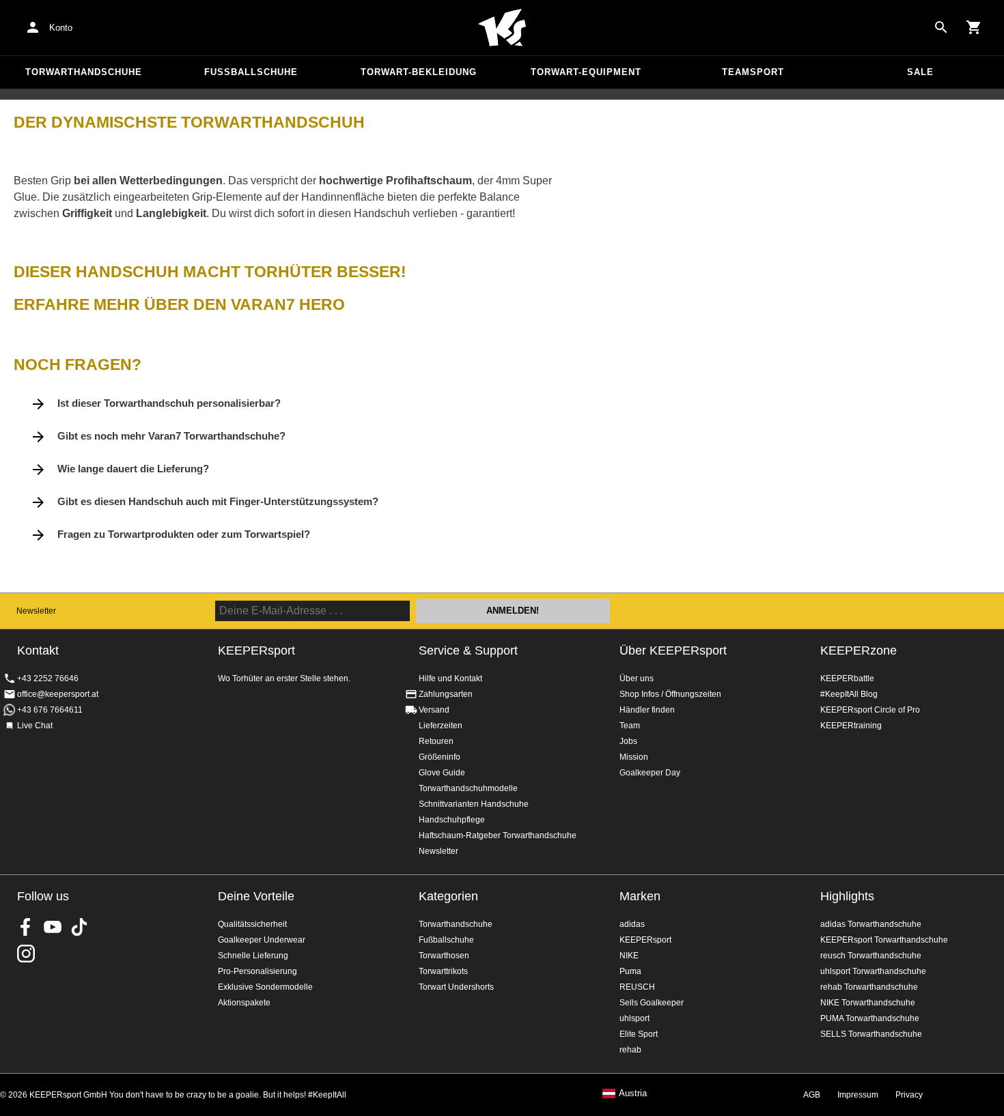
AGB (811, 1095)
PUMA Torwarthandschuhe (869, 1018)
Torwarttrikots (443, 971)
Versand (434, 710)
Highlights (847, 896)
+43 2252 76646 (48, 678)
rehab (630, 1050)
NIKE (629, 955)
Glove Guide (442, 772)
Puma (630, 971)
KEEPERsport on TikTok (79, 927)
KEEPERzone (858, 650)
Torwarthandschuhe (83, 72)
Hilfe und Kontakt (450, 678)
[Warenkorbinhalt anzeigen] (974, 27)
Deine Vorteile (256, 896)
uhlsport (634, 1018)
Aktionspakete (244, 1002)
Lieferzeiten (440, 725)
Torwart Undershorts (456, 987)
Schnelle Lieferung (253, 955)
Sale (920, 72)
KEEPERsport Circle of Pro (870, 710)
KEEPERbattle (847, 678)
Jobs (628, 741)
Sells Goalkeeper (651, 1002)
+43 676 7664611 (50, 710)
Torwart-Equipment (586, 72)
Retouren (436, 741)
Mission (633, 757)
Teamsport (753, 72)
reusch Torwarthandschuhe (870, 955)
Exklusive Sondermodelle (265, 987)
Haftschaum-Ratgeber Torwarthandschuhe (497, 835)
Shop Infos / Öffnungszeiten (670, 694)
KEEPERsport (645, 940)
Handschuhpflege (452, 820)
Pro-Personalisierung (257, 971)
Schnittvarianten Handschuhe (474, 804)
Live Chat (35, 725)
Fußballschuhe (251, 72)
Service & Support (468, 650)
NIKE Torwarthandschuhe (867, 1002)
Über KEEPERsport (673, 650)
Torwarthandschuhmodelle (468, 788)
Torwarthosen (444, 955)
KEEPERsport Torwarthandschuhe (884, 940)
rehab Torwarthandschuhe (869, 987)
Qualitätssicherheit (252, 924)
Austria (633, 1093)
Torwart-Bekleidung (419, 72)
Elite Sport (638, 1034)
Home (502, 28)
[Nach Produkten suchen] (941, 27)
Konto (60, 28)
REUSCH (637, 987)
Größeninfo (439, 757)
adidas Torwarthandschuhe (870, 924)
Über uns (636, 678)
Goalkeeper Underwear (261, 940)
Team (629, 725)
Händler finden (647, 710)
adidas (632, 924)
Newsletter (36, 611)
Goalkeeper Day (649, 772)
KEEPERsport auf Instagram (26, 953)
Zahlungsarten (446, 694)
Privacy (909, 1095)
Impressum (857, 1095)
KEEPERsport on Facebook (26, 927)
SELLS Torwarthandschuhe (871, 1034)
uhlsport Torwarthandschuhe (873, 971)
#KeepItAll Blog (849, 694)
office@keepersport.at (57, 694)
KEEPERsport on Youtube (52, 927)
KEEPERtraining (851, 725)
